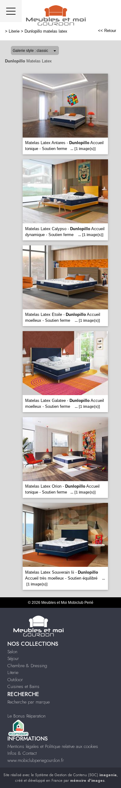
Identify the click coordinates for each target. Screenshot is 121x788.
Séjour (13, 658)
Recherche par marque (28, 702)
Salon (12, 651)
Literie (14, 31)
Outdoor (15, 679)
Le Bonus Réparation (26, 716)
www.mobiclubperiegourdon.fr (35, 760)
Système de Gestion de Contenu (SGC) (76, 775)
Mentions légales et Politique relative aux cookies (52, 746)
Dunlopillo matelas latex (46, 31)
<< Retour (107, 30)
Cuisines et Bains (23, 686)
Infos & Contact (22, 753)
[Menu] (11, 11)
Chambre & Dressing (27, 665)
